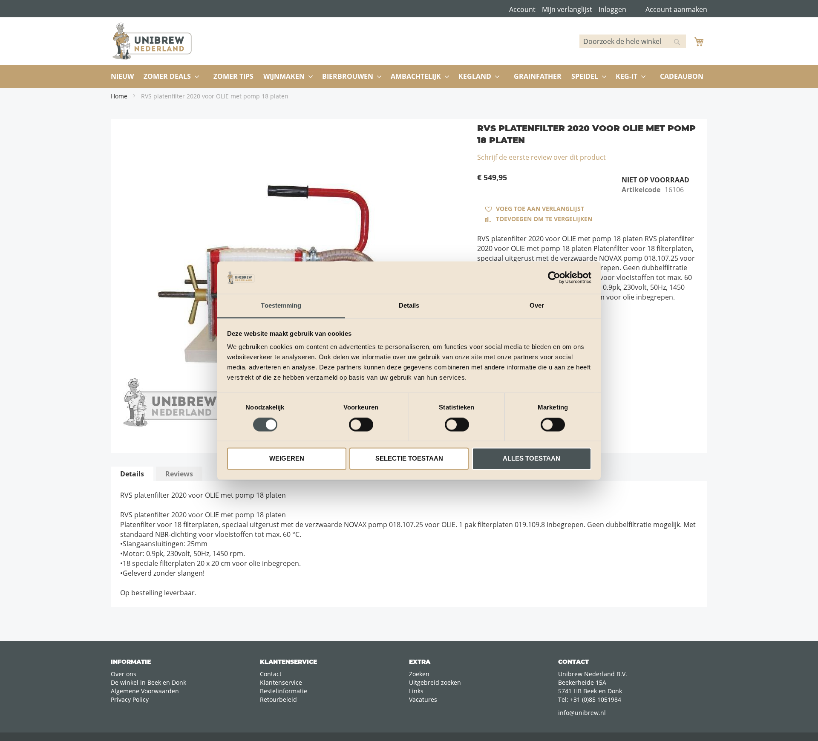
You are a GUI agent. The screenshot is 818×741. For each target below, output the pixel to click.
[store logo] (152, 41)
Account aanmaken (676, 9)
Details (132, 474)
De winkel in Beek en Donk (148, 682)
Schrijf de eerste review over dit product (541, 157)
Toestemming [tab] (281, 305)
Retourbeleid (278, 699)
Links (416, 691)
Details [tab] (409, 305)
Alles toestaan (531, 458)
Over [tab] (537, 305)
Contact (271, 674)
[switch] (361, 425)
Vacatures (423, 699)
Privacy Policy (130, 699)
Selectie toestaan (409, 458)
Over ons (123, 674)
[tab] (132, 474)
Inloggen (612, 9)
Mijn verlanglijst (567, 9)
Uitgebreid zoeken (435, 682)
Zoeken (419, 674)
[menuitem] (122, 76)
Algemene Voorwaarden (145, 691)
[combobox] (632, 41)
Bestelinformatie (283, 691)
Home (119, 96)
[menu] (409, 76)
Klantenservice (281, 682)
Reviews (179, 474)
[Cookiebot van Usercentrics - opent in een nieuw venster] (554, 277)
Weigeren (286, 458)
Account (522, 9)
